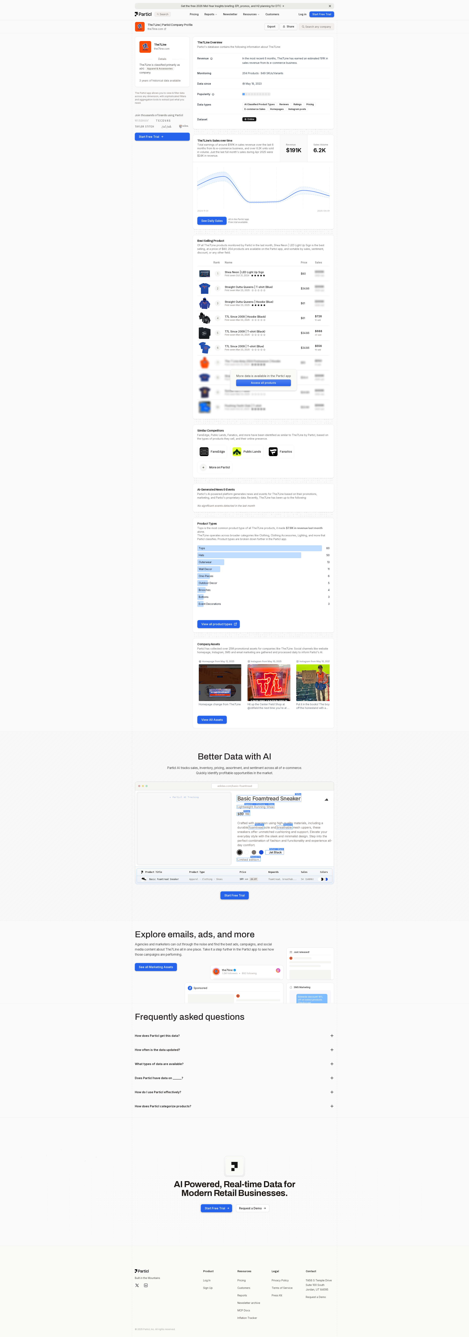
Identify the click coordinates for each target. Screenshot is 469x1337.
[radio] (239, 852)
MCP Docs (243, 1310)
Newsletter (230, 14)
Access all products (263, 382)
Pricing (194, 14)
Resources (250, 14)
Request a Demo (250, 1208)
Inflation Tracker (247, 1317)
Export (271, 26)
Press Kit (277, 1295)
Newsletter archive (248, 1302)
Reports (209, 14)
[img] (263, 189)
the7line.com (155, 28)
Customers (272, 14)
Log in (302, 14)
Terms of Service (282, 1287)
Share (290, 26)
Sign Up (208, 1287)
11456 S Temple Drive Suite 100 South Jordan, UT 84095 (319, 1285)
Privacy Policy (280, 1280)
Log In (207, 1280)
